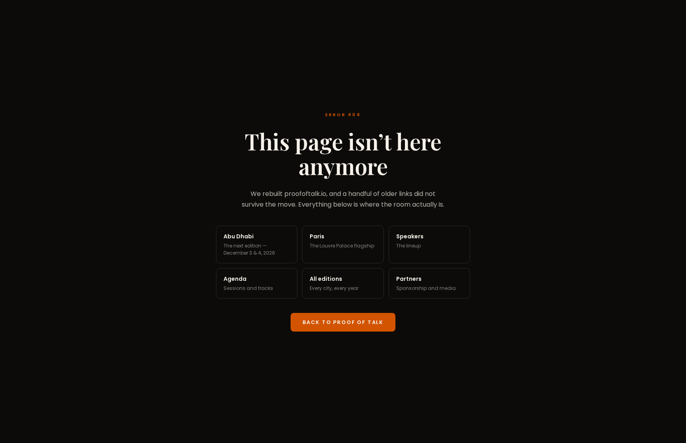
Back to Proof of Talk (343, 322)
